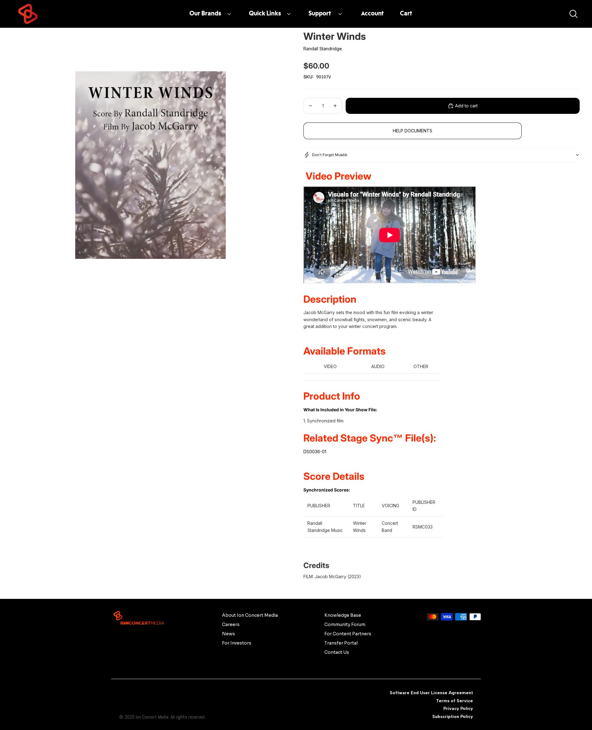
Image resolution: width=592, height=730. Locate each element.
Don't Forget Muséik (329, 154)
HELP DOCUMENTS (412, 130)
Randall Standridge (322, 48)
